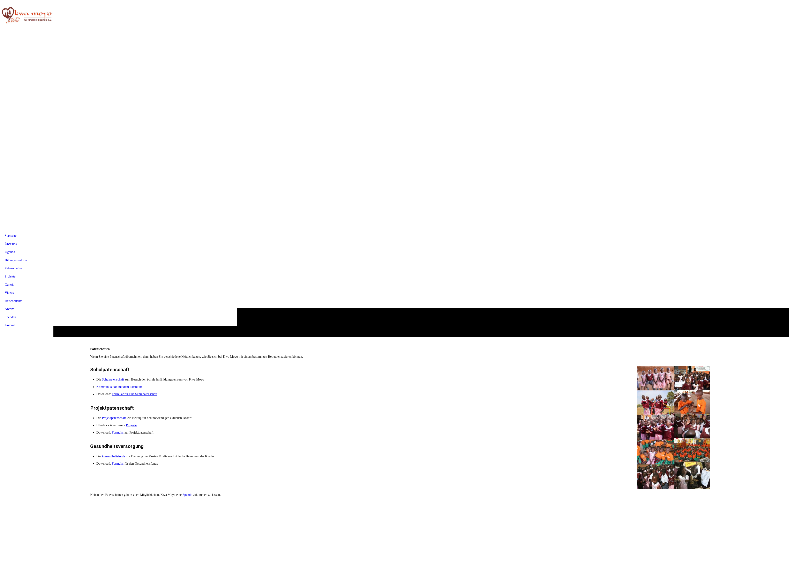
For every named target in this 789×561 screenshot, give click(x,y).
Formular (118, 432)
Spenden (10, 317)
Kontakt (10, 325)
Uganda (10, 252)
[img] (26, 15)
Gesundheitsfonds (113, 456)
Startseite (10, 235)
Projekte (131, 425)
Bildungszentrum (16, 260)
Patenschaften (14, 268)
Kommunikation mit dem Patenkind (119, 387)
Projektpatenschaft (114, 418)
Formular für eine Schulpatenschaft (134, 394)
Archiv (9, 309)
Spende (187, 494)
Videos (9, 292)
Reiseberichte (13, 301)
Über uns (11, 244)
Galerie (9, 284)
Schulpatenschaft (113, 379)
